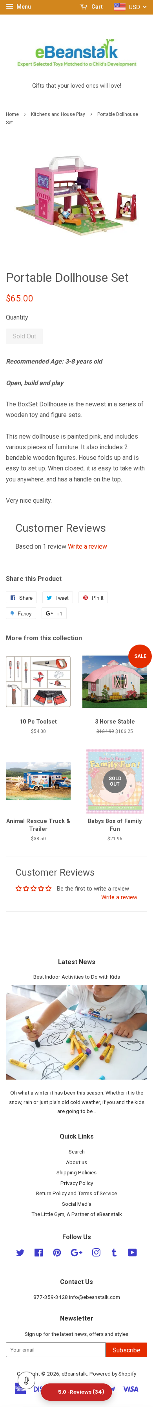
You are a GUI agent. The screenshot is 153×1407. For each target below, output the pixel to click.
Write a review (87, 546)
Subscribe (126, 1350)
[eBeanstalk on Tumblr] (114, 1254)
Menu (23, 7)
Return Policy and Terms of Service (76, 1193)
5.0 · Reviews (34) (81, 1392)
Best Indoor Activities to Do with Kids (76, 977)
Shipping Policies (76, 1172)
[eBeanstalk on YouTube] (132, 1254)
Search (77, 1151)
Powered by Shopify (112, 1373)
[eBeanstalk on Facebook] (38, 1254)
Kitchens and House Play (58, 114)
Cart (96, 7)
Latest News (76, 962)
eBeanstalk (74, 1373)
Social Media (76, 1204)
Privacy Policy (76, 1183)
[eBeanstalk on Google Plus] (76, 1254)
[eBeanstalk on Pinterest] (57, 1254)
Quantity (17, 317)
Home (12, 114)
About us (76, 1162)
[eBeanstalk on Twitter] (20, 1254)
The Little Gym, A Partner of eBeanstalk (76, 1214)
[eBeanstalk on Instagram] (96, 1254)
